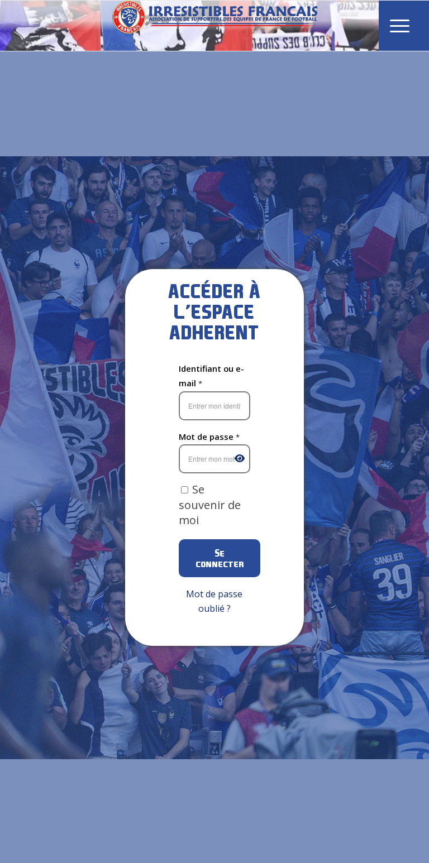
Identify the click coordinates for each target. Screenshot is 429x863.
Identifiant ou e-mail (211, 376)
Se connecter (220, 558)
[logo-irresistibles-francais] (215, 26)
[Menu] (400, 26)
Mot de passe (209, 436)
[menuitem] (400, 26)
